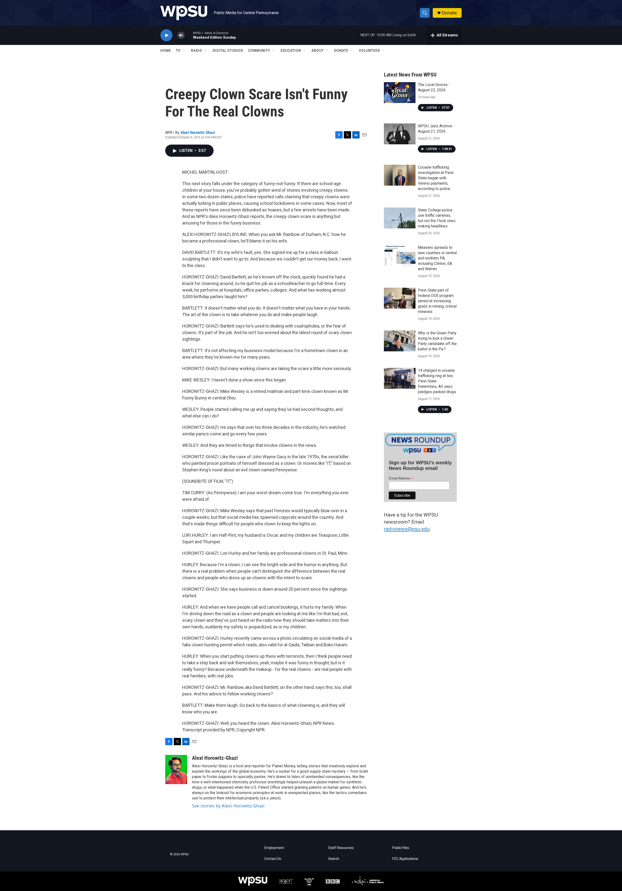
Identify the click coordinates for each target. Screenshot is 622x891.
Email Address (401, 478)
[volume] (181, 35)
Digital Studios (228, 50)
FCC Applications (405, 859)
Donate (449, 12)
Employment (274, 848)
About (317, 50)
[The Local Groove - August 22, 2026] (399, 92)
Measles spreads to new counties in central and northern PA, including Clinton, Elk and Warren (437, 258)
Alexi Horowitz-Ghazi (198, 132)
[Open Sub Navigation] (184, 50)
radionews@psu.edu (407, 529)
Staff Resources (341, 848)
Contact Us (272, 859)
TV (178, 50)
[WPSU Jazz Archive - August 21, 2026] (399, 133)
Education (291, 50)
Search (333, 859)
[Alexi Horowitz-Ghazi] (176, 769)
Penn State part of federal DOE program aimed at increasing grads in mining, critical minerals (437, 301)
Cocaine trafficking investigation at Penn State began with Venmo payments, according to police (436, 178)
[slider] (189, 35)
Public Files (400, 848)
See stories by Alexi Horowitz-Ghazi (228, 806)
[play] (166, 35)
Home (165, 50)
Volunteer (369, 50)
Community (259, 50)
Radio (196, 50)
